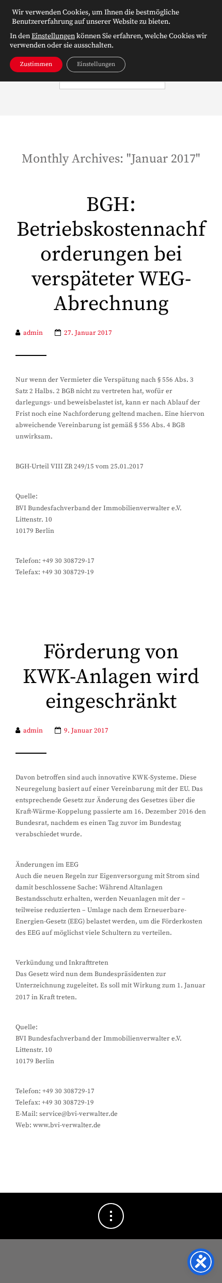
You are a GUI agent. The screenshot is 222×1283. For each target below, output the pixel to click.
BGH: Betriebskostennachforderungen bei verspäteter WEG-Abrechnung (111, 254)
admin (33, 333)
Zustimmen (36, 64)
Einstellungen (53, 36)
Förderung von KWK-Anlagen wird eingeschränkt (111, 677)
